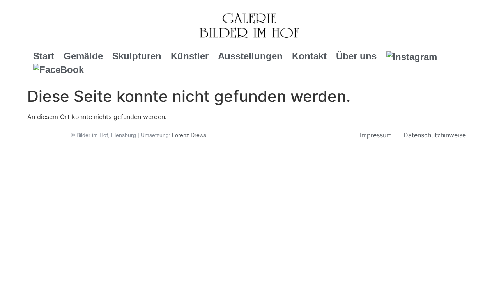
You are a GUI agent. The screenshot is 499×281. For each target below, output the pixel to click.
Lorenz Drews (189, 135)
